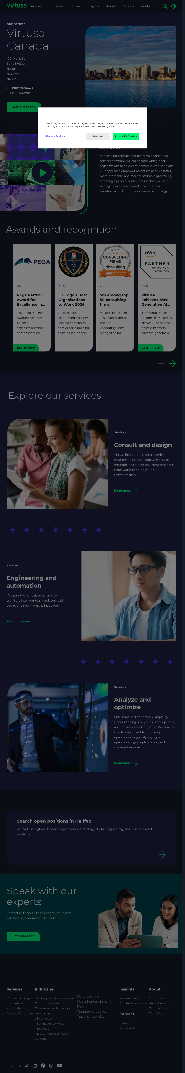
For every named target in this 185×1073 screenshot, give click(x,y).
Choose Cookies (55, 136)
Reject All (97, 136)
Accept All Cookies (126, 136)
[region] (92, 127)
